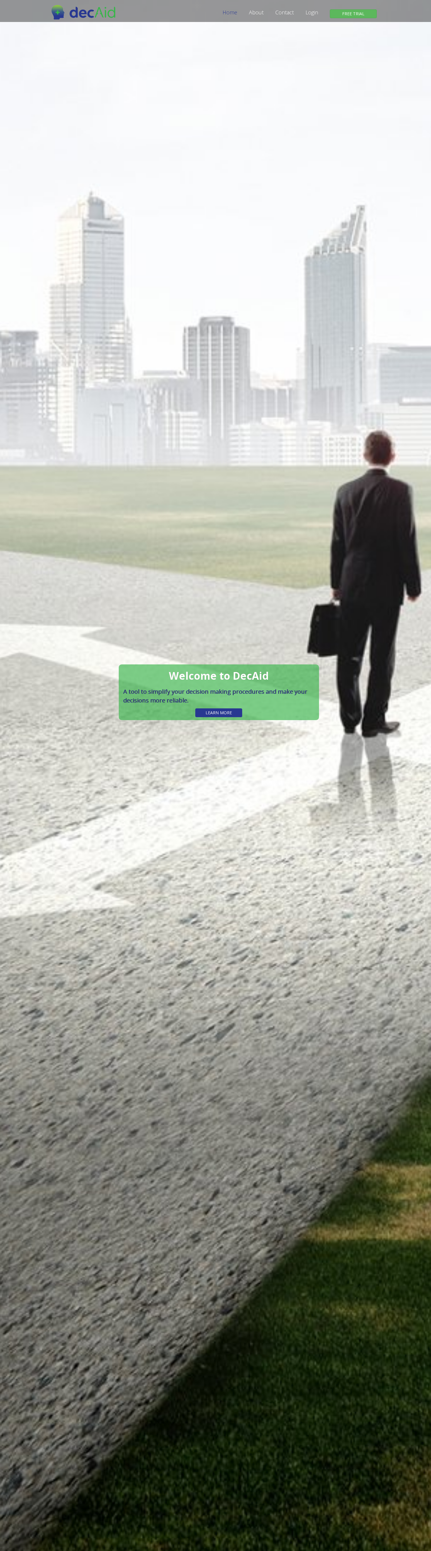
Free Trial (353, 13)
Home (230, 12)
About (256, 12)
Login (312, 12)
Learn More (219, 712)
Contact (284, 12)
